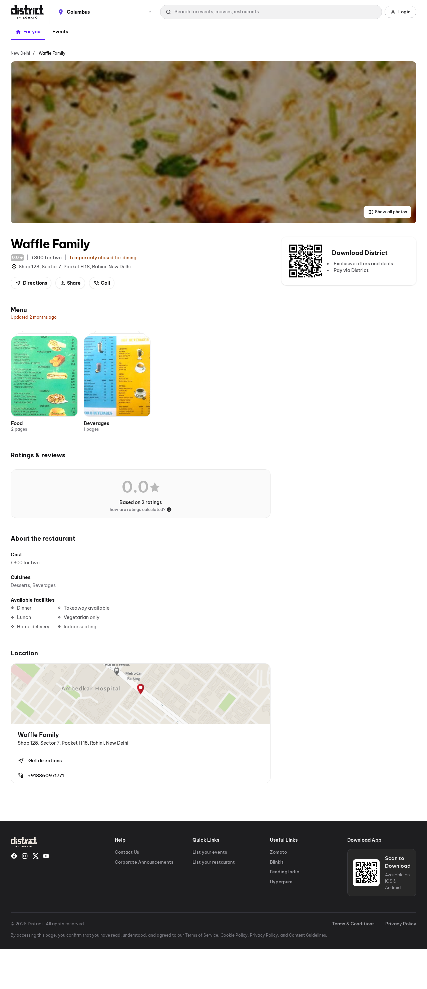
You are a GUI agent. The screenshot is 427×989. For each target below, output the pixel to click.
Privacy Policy (400, 923)
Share (74, 283)
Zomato (278, 852)
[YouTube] (46, 856)
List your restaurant (213, 862)
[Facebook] (14, 856)
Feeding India (284, 871)
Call (105, 283)
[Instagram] (24, 856)
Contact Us (127, 852)
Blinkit (277, 862)
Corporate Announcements (144, 862)
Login (404, 11)
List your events (209, 852)
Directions (35, 283)
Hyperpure (281, 881)
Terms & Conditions (353, 923)
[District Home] (27, 12)
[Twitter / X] (35, 856)
